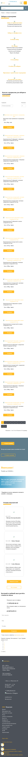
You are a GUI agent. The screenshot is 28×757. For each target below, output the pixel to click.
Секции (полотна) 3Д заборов (14, 49)
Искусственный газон (7, 725)
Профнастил (5, 720)
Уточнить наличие (9, 455)
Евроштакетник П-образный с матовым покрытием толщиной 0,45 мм (13, 181)
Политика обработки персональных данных (12, 754)
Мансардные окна (6, 711)
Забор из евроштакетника (14, 22)
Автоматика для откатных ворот (15, 80)
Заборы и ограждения (7, 716)
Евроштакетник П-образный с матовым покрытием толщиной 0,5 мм (13, 263)
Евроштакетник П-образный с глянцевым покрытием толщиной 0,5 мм (13, 386)
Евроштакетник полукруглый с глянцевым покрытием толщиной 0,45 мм (13, 160)
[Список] (6, 99)
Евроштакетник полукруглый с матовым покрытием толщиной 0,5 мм (13, 283)
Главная (2, 12)
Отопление (4, 728)
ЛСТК (3, 730)
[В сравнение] (16, 127)
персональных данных (19, 635)
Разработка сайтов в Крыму (7, 742)
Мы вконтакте (8, 699)
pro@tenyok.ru (11, 611)
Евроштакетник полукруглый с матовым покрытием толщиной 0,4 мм (13, 407)
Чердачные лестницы (7, 712)
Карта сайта (5, 738)
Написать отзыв (14, 581)
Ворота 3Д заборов (14, 52)
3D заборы (14, 46)
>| (5, 426)
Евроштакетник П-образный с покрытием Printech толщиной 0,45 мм (13, 345)
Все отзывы (14, 587)
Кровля (4, 709)
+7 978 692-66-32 (12, 1)
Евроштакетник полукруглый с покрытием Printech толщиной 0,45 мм (13, 366)
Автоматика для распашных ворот (14, 82)
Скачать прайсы (8, 443)
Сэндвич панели (6, 727)
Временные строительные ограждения (14, 73)
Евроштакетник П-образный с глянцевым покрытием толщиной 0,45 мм (13, 140)
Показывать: (23, 102)
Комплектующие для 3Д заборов (15, 47)
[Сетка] (2, 99)
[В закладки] (21, 127)
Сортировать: (4, 102)
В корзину (9, 127)
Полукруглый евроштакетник (14, 26)
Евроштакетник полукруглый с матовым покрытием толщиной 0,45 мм (13, 201)
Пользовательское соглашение (8, 749)
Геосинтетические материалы (9, 723)
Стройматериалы (6, 721)
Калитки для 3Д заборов (15, 51)
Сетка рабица (15, 59)
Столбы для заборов (15, 66)
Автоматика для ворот (14, 79)
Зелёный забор (14, 39)
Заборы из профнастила (15, 33)
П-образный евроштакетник (14, 24)
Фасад (3, 714)
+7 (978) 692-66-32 (12, 603)
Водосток (4, 718)
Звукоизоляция (5, 732)
